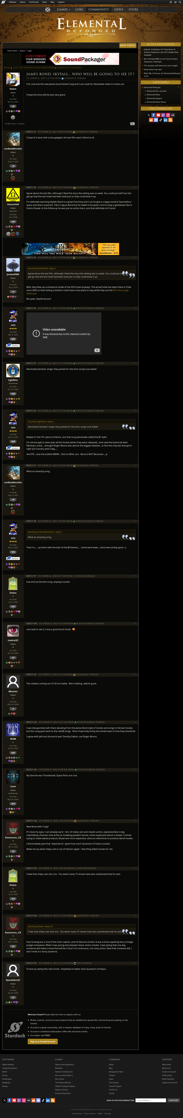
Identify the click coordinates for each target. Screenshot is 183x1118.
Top (135, 132)
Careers (112, 1075)
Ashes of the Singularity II (64, 1064)
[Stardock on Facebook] (153, 115)
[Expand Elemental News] (145, 95)
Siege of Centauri (61, 1089)
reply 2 (52, 268)
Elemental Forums (87, 132)
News (44, 2)
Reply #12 (31, 722)
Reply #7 (31, 465)
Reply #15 (31, 868)
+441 (13, 221)
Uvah (13, 786)
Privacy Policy (77, 1113)
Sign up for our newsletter (120, 1100)
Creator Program (115, 1086)
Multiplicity (6, 1082)
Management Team (116, 1071)
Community (34, 2)
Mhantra (13, 691)
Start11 (4, 1071)
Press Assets (114, 1082)
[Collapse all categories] (178, 87)
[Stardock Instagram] (168, 115)
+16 (13, 106)
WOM (13, 739)
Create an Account (169, 1071)
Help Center (166, 1064)
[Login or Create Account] (171, 2)
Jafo (13, 325)
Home (7, 68)
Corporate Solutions (9, 1068)
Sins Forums (84, 963)
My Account (166, 1068)
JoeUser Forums (85, 576)
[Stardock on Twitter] (148, 115)
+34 (13, 657)
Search (22, 51)
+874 (13, 803)
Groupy (5, 1086)
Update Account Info (169, 1082)
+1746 (13, 393)
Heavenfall (13, 204)
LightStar (13, 380)
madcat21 (13, 640)
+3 (13, 708)
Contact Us (113, 1089)
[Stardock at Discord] (156, 119)
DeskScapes (7, 1079)
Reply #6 (31, 411)
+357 (13, 606)
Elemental (59, 1068)
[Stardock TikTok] (160, 119)
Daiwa (13, 592)
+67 (13, 997)
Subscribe (173, 1100)
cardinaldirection (13, 148)
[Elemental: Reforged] (91, 27)
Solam (13, 88)
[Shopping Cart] (175, 2)
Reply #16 (31, 915)
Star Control (59, 1079)
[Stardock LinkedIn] (165, 119)
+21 (13, 291)
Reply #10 (31, 623)
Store (133, 10)
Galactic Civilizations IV (63, 1071)
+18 (13, 166)
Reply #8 (31, 521)
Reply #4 (31, 308)
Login (29, 51)
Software (12, 2)
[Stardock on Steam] (172, 115)
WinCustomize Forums (90, 308)
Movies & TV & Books (70, 68)
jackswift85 (13, 274)
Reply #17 (31, 963)
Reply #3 (31, 257)
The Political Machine (63, 1082)
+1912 (13, 339)
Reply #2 (31, 187)
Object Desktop (8, 1064)
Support (61, 2)
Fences (5, 1075)
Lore (79, 10)
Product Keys (167, 1075)
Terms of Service (90, 1113)
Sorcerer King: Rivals (62, 1093)
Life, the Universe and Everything (34, 68)
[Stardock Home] (3, 2)
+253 (13, 752)
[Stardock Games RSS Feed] (170, 119)
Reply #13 (31, 769)
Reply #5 (31, 363)
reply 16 (48, 926)
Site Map (107, 1113)
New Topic (128, 45)
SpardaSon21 (13, 980)
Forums (112, 1093)
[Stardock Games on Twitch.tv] (163, 115)
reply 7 (58, 531)
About (111, 1064)
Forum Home (12, 51)
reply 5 (50, 421)
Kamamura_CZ (13, 837)
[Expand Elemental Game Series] (145, 102)
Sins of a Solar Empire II (64, 1075)
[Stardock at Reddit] (151, 119)
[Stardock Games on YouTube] (158, 115)
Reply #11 (31, 674)
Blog (52, 2)
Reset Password (168, 1079)
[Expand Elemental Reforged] (142, 87)
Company (114, 1059)
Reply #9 (31, 576)
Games (22, 2)
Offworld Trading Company (65, 1086)
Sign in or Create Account (42, 1041)
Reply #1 (31, 132)
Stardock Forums (75, 78)
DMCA (100, 1113)
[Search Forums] (180, 2)
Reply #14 (31, 821)
